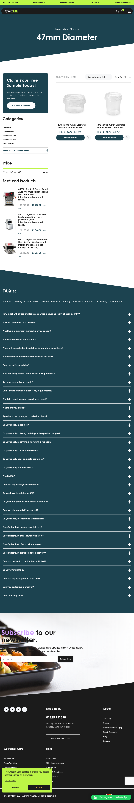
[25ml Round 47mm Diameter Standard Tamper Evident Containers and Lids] (74, 103)
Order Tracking (10, 763)
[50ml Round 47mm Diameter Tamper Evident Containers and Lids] (113, 103)
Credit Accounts (110, 732)
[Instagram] (24, 709)
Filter (45, 172)
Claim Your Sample (21, 105)
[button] (111, 797)
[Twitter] (12, 709)
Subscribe (65, 659)
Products (78, 301)
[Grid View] (125, 76)
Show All (7, 301)
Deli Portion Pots (9, 135)
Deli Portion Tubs (9, 139)
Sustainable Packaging (112, 727)
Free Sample (70, 137)
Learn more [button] (10, 781)
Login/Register (10, 767)
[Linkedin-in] (18, 709)
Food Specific (8, 143)
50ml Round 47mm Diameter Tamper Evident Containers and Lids (110, 127)
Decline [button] (15, 787)
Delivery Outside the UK (26, 301)
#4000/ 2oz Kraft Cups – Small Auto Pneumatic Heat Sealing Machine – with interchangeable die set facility (33, 194)
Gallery (106, 723)
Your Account (116, 301)
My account (9, 758)
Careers (106, 741)
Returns (89, 301)
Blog (105, 736)
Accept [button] (39, 787)
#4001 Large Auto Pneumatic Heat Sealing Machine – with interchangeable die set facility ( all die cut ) (33, 243)
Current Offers (8, 131)
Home (58, 29)
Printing (67, 301)
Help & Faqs (51, 758)
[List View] (130, 76)
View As (118, 77)
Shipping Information (55, 763)
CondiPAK (7, 127)
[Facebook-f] (6, 709)
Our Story (107, 718)
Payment (55, 301)
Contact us (51, 767)
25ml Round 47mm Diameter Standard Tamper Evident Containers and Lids (72, 127)
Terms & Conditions (54, 772)
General (45, 301)
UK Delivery (101, 301)
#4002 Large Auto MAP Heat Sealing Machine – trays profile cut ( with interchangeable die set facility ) (32, 219)
